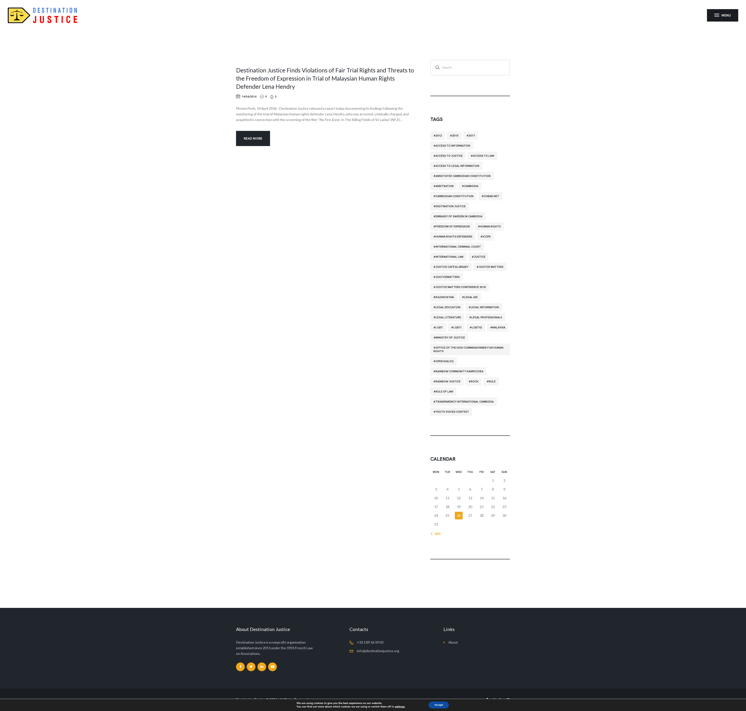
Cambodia (471, 186)
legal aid (471, 297)
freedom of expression (453, 226)
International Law (450, 256)
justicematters (448, 277)
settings (400, 706)
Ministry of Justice (450, 337)
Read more (253, 138)
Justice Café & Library (452, 267)
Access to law (483, 156)
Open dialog (445, 361)
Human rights (490, 226)
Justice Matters (491, 267)
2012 (439, 135)
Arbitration (445, 186)
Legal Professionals (486, 317)
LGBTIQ (477, 327)
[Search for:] (470, 67)
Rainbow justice (448, 381)
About (453, 642)
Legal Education (448, 307)
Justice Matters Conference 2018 (461, 287)
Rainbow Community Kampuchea (459, 371)
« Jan (436, 534)
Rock (474, 381)
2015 (455, 135)
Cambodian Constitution (454, 196)
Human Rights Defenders (454, 236)
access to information (453, 145)
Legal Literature (448, 317)
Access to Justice (449, 156)
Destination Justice (451, 206)
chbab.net (491, 196)
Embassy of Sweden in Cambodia (459, 216)
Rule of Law (444, 391)
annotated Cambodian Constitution (463, 176)
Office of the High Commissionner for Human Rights (468, 349)
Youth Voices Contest (452, 411)
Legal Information (485, 307)
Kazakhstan (445, 297)
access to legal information (457, 166)
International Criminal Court (458, 246)
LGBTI (457, 327)
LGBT (439, 327)
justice (479, 256)
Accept (438, 705)
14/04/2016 (249, 96)
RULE (492, 381)
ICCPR (487, 236)
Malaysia (498, 327)
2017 (472, 135)
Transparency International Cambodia (465, 401)
